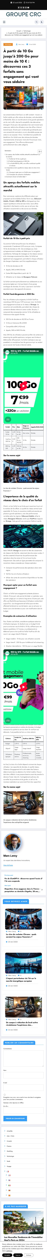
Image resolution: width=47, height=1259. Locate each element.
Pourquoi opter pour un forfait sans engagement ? (24, 172)
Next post (8, 885)
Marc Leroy (21, 44)
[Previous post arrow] (41, 878)
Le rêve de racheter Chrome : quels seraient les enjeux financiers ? (21, 935)
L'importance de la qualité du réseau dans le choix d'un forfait (23, 169)
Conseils (9, 1141)
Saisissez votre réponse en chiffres (13, 1103)
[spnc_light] (41, 22)
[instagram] (26, 7)
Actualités (9, 1131)
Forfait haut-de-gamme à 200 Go (19, 161)
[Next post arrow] (41, 889)
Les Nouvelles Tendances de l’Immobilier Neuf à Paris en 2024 (23, 1239)
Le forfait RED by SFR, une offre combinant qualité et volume (24, 164)
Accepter (7, 1255)
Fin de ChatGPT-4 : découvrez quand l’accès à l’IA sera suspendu (23, 879)
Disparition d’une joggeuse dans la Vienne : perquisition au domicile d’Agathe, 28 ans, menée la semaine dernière (22, 890)
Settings (28, 1255)
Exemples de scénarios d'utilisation (19, 174)
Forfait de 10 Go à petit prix (17, 159)
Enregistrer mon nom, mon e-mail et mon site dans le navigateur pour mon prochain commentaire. (22, 1098)
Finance (9, 1146)
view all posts (8, 865)
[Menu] (4, 22)
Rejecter (18, 1255)
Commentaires (7, 1049)
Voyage (9, 1166)
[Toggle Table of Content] (38, 151)
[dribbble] (23, 7)
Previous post (9, 875)
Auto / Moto (10, 1136)
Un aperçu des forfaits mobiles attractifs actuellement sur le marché (23, 155)
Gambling (10, 1151)
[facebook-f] (19, 7)
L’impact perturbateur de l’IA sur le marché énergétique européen (21, 979)
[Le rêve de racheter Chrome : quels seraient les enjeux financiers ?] (23, 471)
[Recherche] (36, 22)
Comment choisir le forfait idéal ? (16, 177)
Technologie (8, 44)
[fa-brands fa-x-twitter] (21, 7)
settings (9, 1251)
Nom (4, 1070)
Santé (8, 1161)
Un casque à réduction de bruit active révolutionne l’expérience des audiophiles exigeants (22, 1023)
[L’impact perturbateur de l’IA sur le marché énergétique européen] (23, 963)
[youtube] (28, 7)
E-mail (5, 1083)
